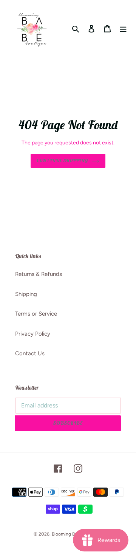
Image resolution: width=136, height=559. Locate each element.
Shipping (26, 294)
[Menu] (123, 28)
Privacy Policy (32, 333)
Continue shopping (62, 160)
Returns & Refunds (38, 274)
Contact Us (30, 353)
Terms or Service (36, 313)
